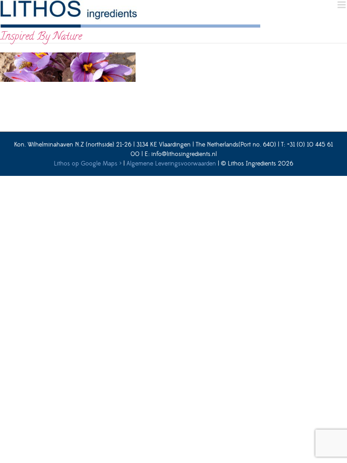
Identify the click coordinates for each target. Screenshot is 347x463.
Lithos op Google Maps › (88, 164)
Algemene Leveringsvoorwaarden (171, 164)
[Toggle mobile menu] (342, 4)
